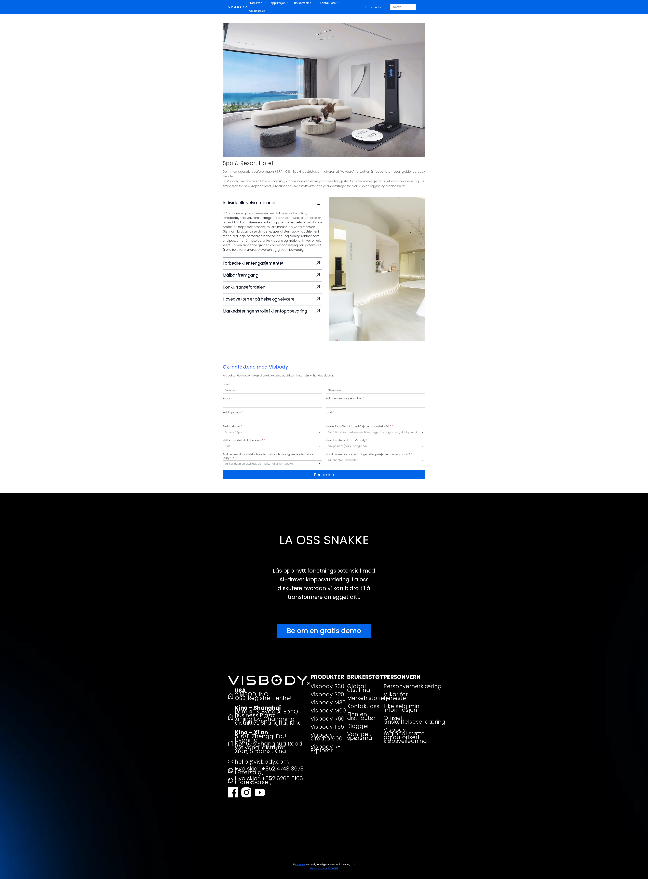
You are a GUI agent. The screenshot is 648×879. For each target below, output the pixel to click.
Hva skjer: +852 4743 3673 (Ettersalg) (269, 770)
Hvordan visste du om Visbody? (346, 440)
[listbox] (272, 432)
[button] (374, 7)
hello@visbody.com (262, 761)
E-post (228, 398)
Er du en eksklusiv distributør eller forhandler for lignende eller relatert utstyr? (269, 456)
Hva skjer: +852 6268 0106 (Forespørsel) (269, 780)
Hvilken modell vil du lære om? (244, 440)
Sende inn (324, 475)
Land (330, 412)
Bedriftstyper (232, 426)
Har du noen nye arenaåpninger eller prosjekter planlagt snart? (369, 454)
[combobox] (272, 446)
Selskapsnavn (233, 412)
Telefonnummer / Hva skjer (345, 398)
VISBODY (300, 864)
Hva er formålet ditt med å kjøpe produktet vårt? (359, 426)
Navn (227, 384)
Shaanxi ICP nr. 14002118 (324, 868)
